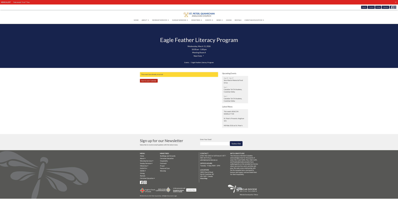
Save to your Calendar (148, 81)
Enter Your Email (205, 139)
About (144, 20)
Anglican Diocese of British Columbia (243, 189)
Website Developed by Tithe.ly (249, 194)
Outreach (163, 163)
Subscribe (236, 143)
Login (175, 196)
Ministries (195, 20)
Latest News (227, 106)
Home (136, 20)
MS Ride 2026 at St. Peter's (233, 125)
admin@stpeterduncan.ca (208, 160)
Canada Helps (191, 190)
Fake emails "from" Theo (21, 2)
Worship (163, 171)
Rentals (238, 20)
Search (364, 7)
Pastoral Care (165, 168)
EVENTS (208, 20)
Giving (378, 7)
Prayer (162, 166)
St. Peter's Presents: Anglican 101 (234, 119)
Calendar (385, 7)
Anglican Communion (163, 190)
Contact (371, 7)
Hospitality (164, 161)
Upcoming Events (229, 73)
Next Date (198, 56)
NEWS (218, 20)
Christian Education (253, 20)
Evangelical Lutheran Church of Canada (178, 190)
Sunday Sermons (179, 20)
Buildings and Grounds (167, 156)
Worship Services (159, 20)
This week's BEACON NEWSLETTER (231, 113)
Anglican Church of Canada (147, 190)
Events (186, 62)
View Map (203, 178)
